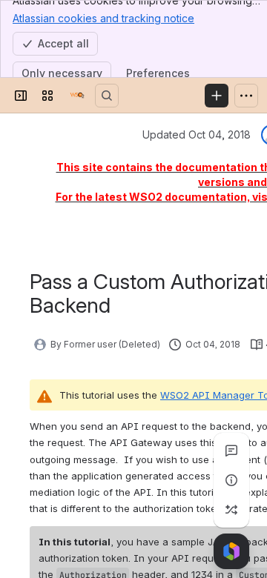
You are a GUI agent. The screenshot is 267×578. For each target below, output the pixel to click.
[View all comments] (231, 450)
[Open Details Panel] (231, 480)
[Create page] (231, 510)
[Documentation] (77, 95)
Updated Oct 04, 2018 (196, 134)
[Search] (107, 95)
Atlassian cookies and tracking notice (103, 18)
